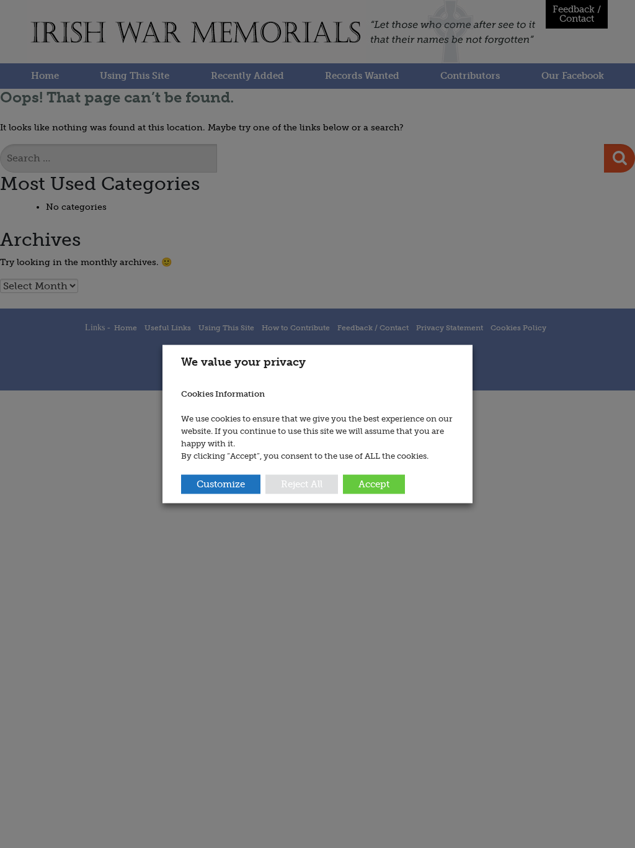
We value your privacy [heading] (243, 362)
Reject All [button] (301, 483)
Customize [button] (221, 483)
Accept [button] (373, 483)
